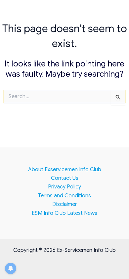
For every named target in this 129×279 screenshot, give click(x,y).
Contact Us (64, 178)
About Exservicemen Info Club (64, 169)
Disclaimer (64, 204)
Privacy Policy (64, 186)
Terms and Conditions (64, 195)
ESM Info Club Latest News (64, 213)
